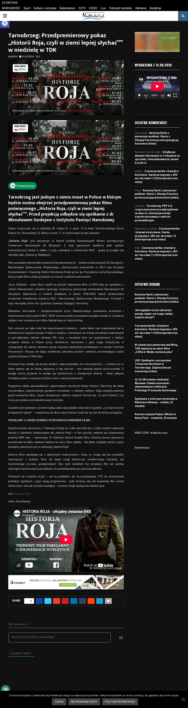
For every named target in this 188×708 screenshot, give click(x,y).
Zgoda (59, 701)
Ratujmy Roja (22, 493)
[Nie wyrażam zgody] (183, 699)
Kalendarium (67, 8)
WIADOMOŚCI (11, 8)
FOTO (82, 8)
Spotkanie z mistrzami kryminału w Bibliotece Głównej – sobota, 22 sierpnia (156, 402)
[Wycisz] (169, 95)
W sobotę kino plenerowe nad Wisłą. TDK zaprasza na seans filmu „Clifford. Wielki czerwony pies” (156, 348)
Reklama (140, 8)
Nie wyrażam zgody (84, 701)
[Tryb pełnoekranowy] (175, 95)
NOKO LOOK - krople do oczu (151, 432)
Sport (27, 8)
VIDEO (93, 8)
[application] (157, 86)
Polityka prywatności (120, 701)
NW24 (14, 56)
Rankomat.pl (142, 447)
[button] (5, 23)
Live (103, 8)
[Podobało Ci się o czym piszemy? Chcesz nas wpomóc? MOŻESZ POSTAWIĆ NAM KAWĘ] (22, 188)
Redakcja (155, 8)
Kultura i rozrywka (45, 8)
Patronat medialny (120, 8)
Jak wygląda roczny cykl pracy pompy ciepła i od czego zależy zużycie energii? (154, 314)
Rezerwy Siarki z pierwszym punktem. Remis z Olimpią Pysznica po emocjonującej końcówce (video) (157, 194)
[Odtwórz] (139, 95)
